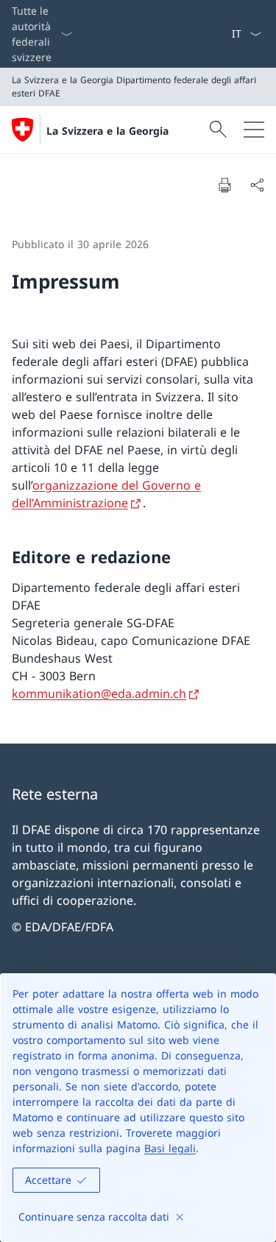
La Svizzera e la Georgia (107, 131)
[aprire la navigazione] (254, 129)
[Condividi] (257, 185)
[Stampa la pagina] (224, 185)
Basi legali (170, 1148)
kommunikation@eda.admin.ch (99, 693)
